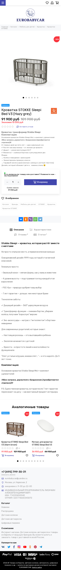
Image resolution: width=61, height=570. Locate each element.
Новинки (5, 507)
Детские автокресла (11, 519)
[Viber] (30, 219)
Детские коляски (9, 515)
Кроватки (51, 204)
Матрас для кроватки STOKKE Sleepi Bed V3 (42, 443)
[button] (23, 97)
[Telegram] (40, 219)
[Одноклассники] (26, 219)
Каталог (5, 204)
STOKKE (41, 204)
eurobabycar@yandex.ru (16, 478)
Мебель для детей (28, 204)
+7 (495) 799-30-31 (13, 471)
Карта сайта (37, 567)
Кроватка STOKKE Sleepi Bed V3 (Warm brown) (14, 443)
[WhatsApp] (35, 219)
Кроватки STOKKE (9, 208)
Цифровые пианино (10, 523)
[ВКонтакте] (21, 219)
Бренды (15, 204)
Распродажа (7, 511)
